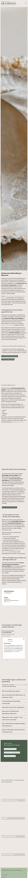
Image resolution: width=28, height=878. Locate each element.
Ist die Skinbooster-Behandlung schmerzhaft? (11, 702)
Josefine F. (10, 639)
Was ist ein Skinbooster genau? (11, 691)
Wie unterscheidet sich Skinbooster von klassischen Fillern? (13, 696)
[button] (26, 3)
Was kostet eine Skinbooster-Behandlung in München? (10, 712)
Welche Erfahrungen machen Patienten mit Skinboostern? (13, 731)
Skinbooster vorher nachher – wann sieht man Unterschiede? (12, 718)
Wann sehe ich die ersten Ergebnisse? (13, 707)
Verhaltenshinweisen (19, 684)
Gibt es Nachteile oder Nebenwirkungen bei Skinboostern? (13, 725)
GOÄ (8, 601)
